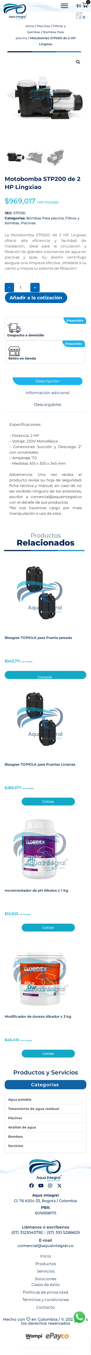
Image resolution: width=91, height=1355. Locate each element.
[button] (78, 62)
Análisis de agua (22, 1127)
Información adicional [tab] (48, 393)
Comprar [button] (45, 677)
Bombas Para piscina (45, 218)
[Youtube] (40, 1185)
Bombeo (15, 1136)
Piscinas (43, 26)
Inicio (29, 26)
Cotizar (48, 801)
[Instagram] (50, 1185)
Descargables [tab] (47, 405)
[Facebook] (31, 1185)
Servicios (15, 1146)
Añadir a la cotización (36, 297)
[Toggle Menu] (64, 6)
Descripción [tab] (47, 381)
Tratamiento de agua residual (33, 1109)
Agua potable (20, 1099)
